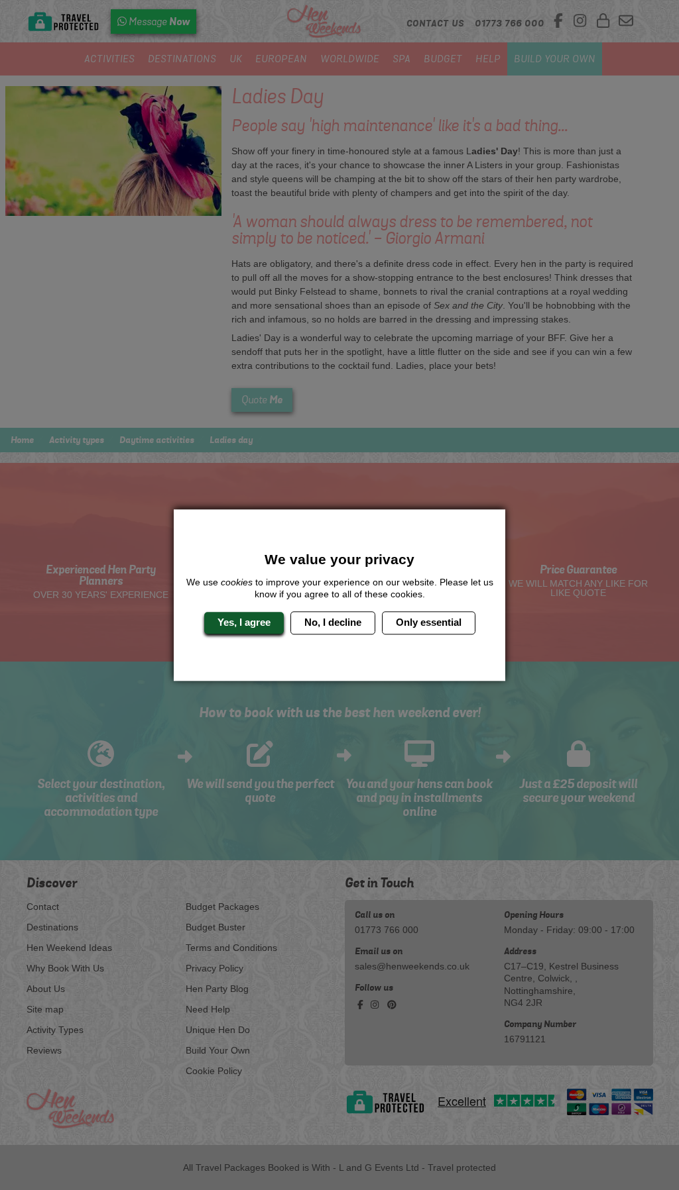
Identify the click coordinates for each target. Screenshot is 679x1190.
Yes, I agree (244, 622)
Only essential (429, 622)
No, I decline (332, 622)
